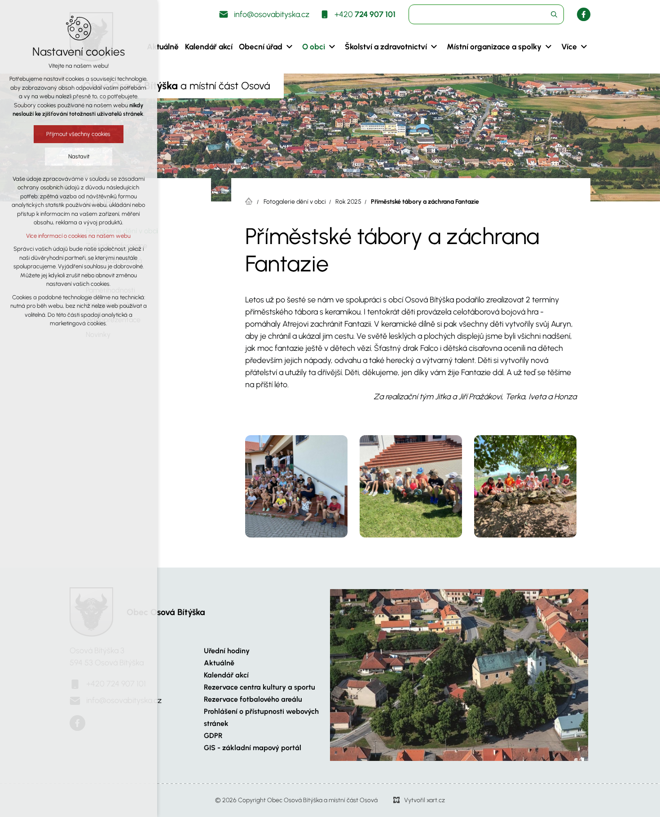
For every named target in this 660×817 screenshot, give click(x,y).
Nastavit (78, 156)
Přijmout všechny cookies (79, 134)
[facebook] (583, 14)
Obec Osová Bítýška (166, 612)
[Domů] (251, 200)
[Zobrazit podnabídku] (289, 47)
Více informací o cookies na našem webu (78, 235)
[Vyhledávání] (486, 14)
